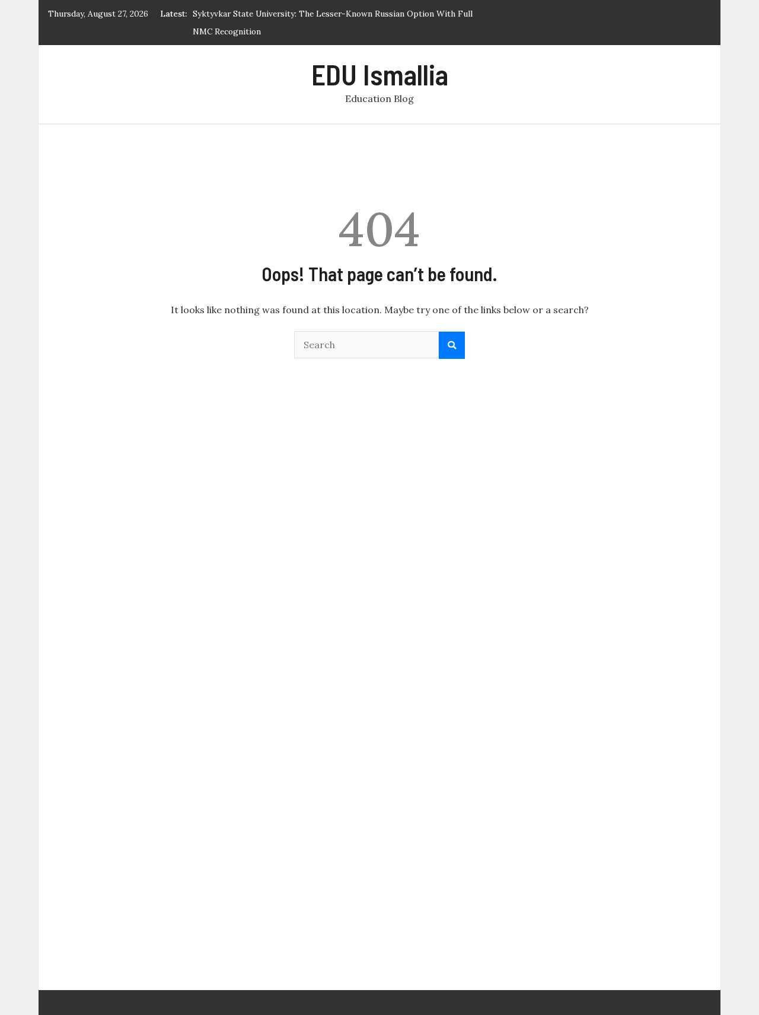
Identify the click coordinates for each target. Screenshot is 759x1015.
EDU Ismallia (379, 74)
